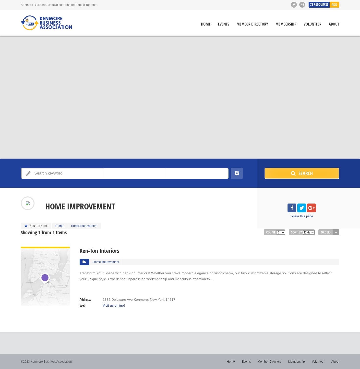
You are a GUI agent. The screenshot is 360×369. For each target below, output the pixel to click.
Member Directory (252, 24)
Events (223, 24)
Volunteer (312, 24)
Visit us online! (114, 305)
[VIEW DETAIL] (45, 250)
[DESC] (336, 232)
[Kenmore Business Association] (46, 22)
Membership (286, 24)
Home (206, 24)
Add (334, 4)
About (334, 24)
